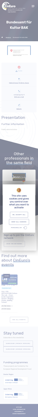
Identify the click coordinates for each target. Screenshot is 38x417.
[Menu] (34, 6)
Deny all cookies (19, 222)
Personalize (16, 227)
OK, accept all (19, 214)
